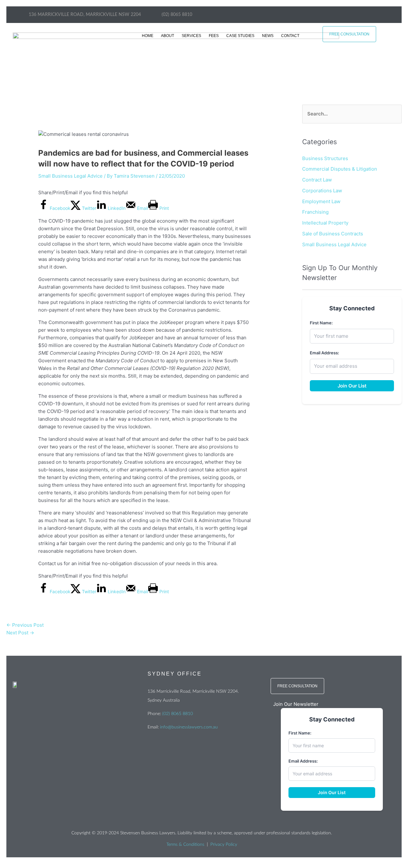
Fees (214, 35)
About (167, 35)
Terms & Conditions (185, 844)
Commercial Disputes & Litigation (339, 169)
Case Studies (240, 35)
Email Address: (324, 352)
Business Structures (325, 158)
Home (147, 35)
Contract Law (317, 180)
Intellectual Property (325, 223)
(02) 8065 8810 (177, 714)
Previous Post (25, 625)
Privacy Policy (223, 844)
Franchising (315, 212)
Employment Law (321, 201)
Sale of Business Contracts (332, 234)
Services (191, 35)
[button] (332, 704)
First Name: (321, 322)
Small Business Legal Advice (70, 176)
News (267, 35)
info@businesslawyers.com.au (189, 727)
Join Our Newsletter (295, 704)
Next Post (20, 633)
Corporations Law (322, 191)
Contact (290, 35)
